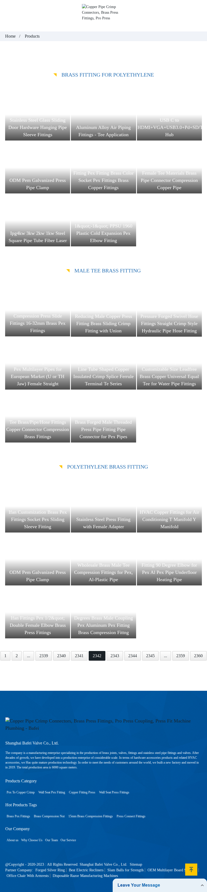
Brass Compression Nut (49, 816)
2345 (150, 655)
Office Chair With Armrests (27, 876)
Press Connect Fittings (130, 816)
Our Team (51, 840)
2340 (61, 655)
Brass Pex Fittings (18, 816)
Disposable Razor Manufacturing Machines (85, 876)
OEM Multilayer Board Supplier (172, 870)
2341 (79, 655)
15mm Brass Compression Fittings (90, 816)
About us (12, 840)
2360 (198, 655)
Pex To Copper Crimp (20, 792)
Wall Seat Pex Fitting (51, 792)
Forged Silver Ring (50, 870)
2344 (132, 655)
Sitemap (136, 864)
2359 (180, 655)
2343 (115, 655)
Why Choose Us (31, 840)
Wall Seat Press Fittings (114, 792)
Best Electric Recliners (86, 870)
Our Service (68, 840)
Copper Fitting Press (82, 792)
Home (10, 36)
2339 (43, 655)
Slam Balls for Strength (125, 870)
